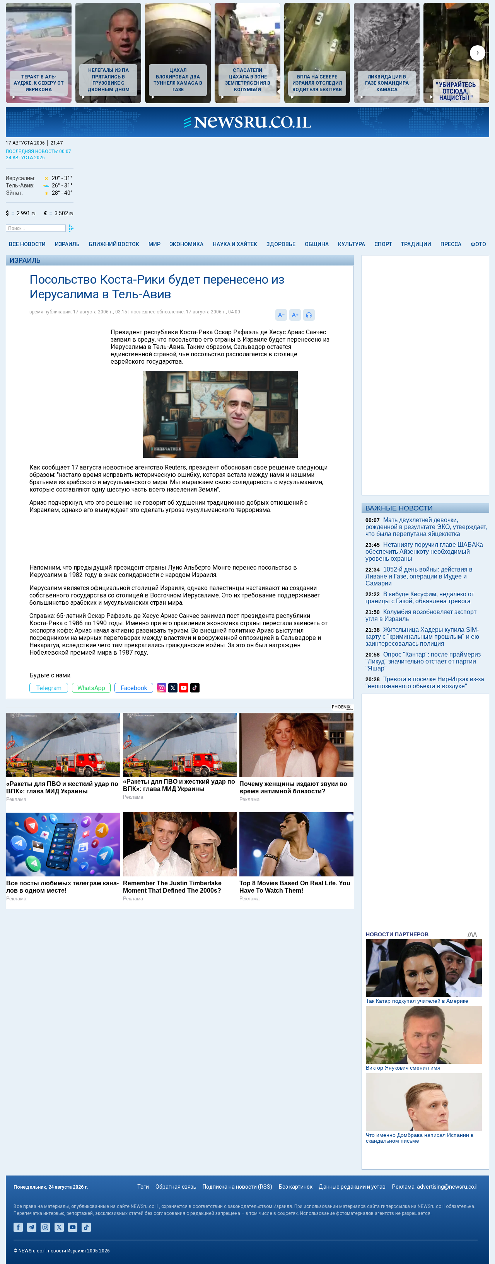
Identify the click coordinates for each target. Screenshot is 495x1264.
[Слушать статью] (316, 315)
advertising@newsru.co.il (447, 1187)
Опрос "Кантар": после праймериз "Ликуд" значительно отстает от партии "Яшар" (423, 661)
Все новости (27, 244)
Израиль (67, 244)
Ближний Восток (114, 244)
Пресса (450, 244)
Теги (143, 1187)
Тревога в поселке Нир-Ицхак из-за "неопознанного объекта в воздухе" (424, 682)
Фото (478, 244)
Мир (154, 244)
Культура (351, 244)
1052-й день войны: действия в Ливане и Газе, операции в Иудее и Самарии (419, 576)
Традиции (416, 244)
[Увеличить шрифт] (295, 315)
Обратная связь (175, 1187)
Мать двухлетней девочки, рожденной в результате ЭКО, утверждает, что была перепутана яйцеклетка (426, 527)
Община (317, 244)
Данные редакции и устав (352, 1187)
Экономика (186, 244)
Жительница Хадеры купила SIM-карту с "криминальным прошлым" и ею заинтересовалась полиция (422, 636)
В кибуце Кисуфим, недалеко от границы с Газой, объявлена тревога (419, 597)
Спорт (383, 244)
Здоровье (280, 244)
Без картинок (295, 1187)
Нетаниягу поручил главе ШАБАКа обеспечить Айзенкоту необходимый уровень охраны (424, 551)
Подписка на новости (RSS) (237, 1187)
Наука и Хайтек (235, 244)
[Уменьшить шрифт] (281, 315)
